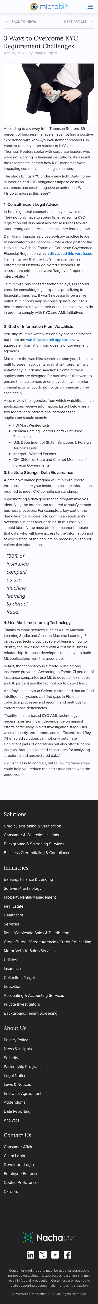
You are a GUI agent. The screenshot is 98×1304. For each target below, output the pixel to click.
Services (11, 924)
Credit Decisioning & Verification (32, 826)
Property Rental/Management (30, 897)
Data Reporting (17, 1111)
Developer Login (19, 1165)
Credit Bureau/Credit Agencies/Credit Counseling (47, 942)
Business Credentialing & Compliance (37, 853)
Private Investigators (22, 1004)
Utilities (10, 960)
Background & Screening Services (34, 844)
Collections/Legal (19, 978)
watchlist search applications (51, 339)
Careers (11, 1192)
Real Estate (14, 906)
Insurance (12, 969)
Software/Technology (22, 888)
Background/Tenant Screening (31, 1013)
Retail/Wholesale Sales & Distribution (36, 933)
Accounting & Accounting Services (34, 996)
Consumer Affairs (19, 1147)
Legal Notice (15, 1076)
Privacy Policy (16, 1040)
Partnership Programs (23, 1067)
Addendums (14, 1102)
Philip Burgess (45, 53)
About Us (15, 1028)
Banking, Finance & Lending (28, 879)
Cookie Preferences (21, 1183)
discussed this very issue (71, 253)
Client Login (14, 1156)
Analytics (12, 1120)
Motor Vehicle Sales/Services (30, 951)
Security (11, 1058)
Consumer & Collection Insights (31, 835)
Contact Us (17, 1135)
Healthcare (13, 915)
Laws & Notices (17, 1084)
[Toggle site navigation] (90, 6)
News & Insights (18, 1049)
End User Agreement (22, 1094)
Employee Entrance (21, 1174)
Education (12, 986)
